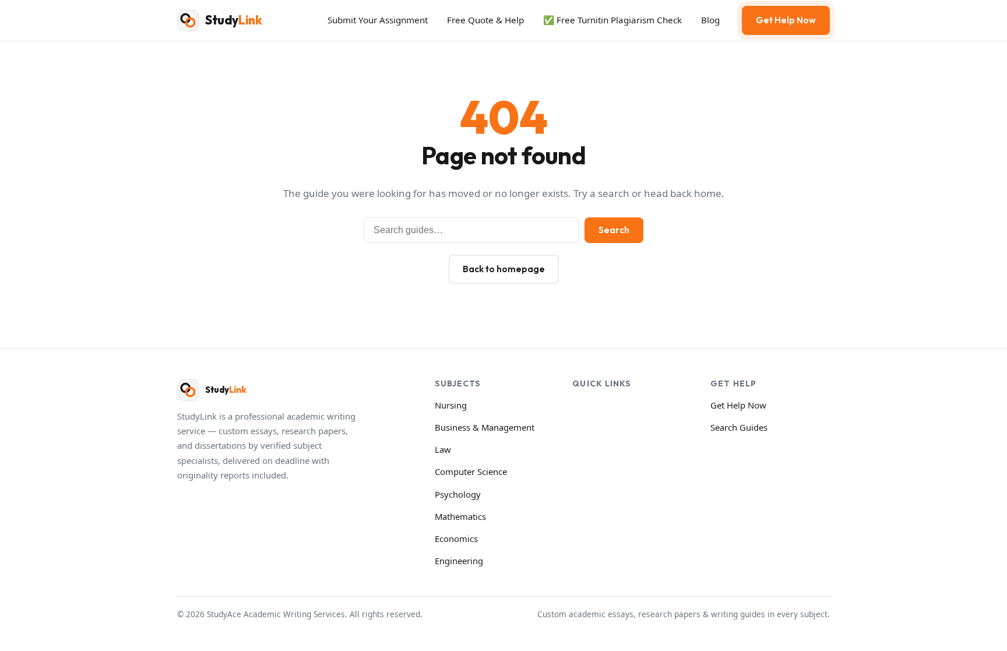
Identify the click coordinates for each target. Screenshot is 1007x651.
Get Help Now (786, 20)
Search (613, 229)
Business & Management (484, 427)
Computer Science (471, 471)
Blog (710, 20)
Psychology (458, 494)
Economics (456, 538)
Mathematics (460, 516)
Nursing (451, 405)
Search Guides (738, 427)
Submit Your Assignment (378, 20)
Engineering (459, 560)
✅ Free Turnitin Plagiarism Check (612, 20)
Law (443, 449)
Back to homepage (504, 269)
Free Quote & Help (485, 20)
